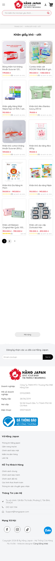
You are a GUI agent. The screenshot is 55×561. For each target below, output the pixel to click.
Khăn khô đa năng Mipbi (40, 185)
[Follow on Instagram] (17, 529)
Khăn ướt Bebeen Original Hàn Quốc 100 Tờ (13, 226)
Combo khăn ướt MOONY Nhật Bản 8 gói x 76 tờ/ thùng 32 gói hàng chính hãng (40, 68)
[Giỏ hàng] (51, 4)
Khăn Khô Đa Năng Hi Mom (12, 186)
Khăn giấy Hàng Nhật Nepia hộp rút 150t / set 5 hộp (13, 107)
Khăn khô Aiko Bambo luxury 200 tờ (39, 107)
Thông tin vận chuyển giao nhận (16, 486)
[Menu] (3, 4)
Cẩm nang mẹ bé (9, 447)
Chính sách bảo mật (10, 450)
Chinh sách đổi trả (9, 479)
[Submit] (48, 13)
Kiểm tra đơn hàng (10, 454)
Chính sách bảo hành (11, 475)
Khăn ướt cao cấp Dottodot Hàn (37, 226)
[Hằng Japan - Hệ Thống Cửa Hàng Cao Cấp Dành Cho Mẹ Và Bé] (27, 4)
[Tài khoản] (45, 5)
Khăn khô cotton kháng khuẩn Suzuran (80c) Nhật (13, 147)
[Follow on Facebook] (7, 529)
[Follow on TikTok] (27, 529)
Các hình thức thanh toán (12, 482)
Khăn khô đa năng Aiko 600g (40, 147)
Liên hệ (5, 458)
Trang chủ (18, 26)
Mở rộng (27, 334)
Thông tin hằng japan (11, 443)
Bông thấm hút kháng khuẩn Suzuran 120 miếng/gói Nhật (12, 68)
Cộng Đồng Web (40, 543)
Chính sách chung (9, 471)
